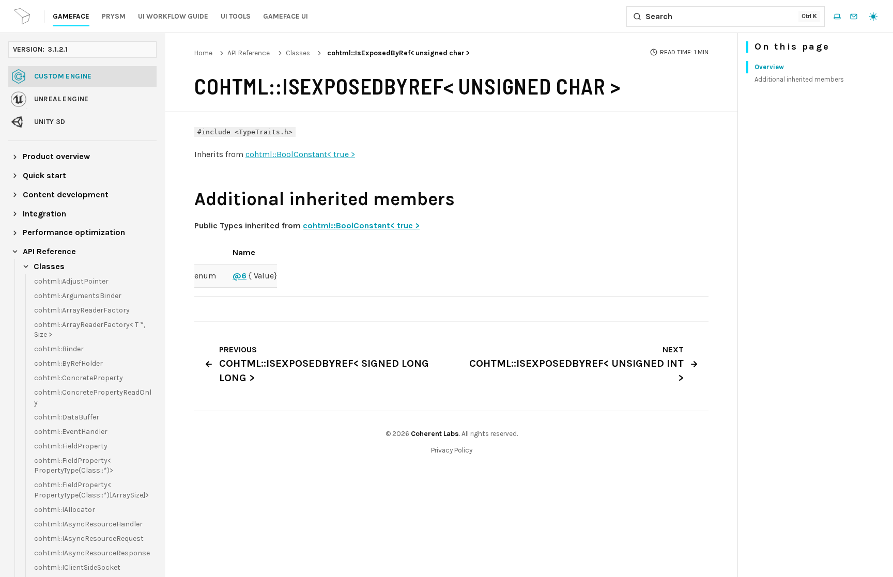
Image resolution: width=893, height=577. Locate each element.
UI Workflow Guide (173, 16)
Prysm (114, 16)
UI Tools (236, 16)
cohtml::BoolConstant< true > (300, 154)
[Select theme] (873, 16)
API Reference (248, 53)
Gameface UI (285, 16)
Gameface (71, 16)
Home (203, 53)
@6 (240, 275)
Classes (298, 53)
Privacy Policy (451, 450)
